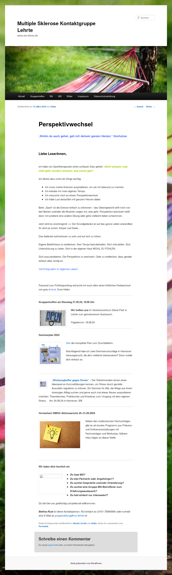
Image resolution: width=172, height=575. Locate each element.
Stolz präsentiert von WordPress (86, 563)
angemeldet (53, 544)
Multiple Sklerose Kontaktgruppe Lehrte (56, 26)
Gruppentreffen (37, 96)
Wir (51, 96)
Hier (68, 343)
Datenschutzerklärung (104, 96)
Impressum (83, 96)
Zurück (138, 106)
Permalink (43, 526)
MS (60, 96)
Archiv (83, 523)
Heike (53, 106)
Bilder (69, 96)
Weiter (150, 106)
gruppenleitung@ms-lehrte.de (71, 515)
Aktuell (21, 96)
